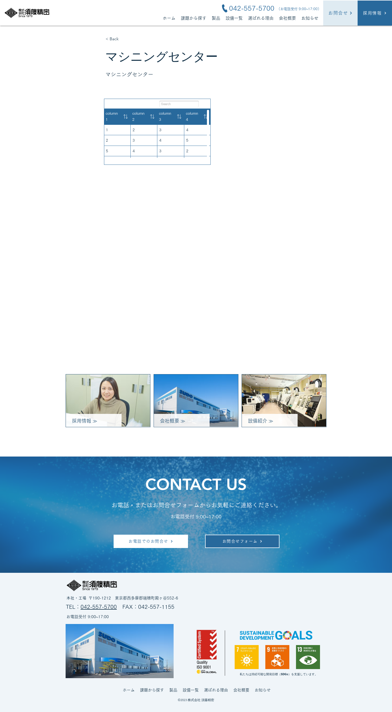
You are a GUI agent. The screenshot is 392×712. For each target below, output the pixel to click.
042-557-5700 (99, 606)
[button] (216, 18)
